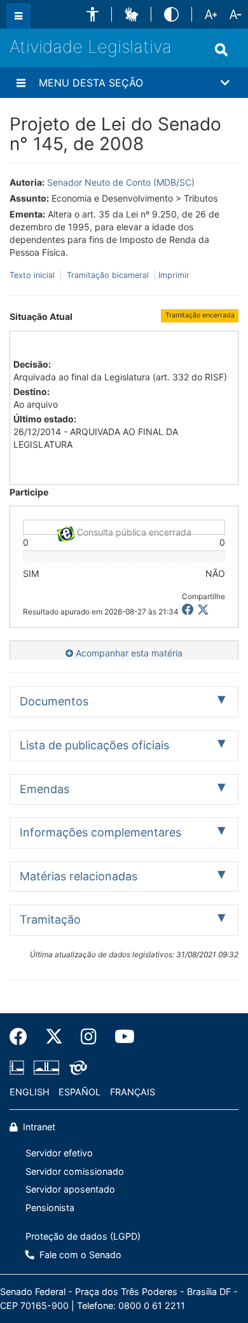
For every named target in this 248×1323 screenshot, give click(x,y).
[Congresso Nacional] (46, 1068)
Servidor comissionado (74, 1171)
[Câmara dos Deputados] (19, 1068)
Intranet (37, 1126)
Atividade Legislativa (91, 46)
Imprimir (173, 275)
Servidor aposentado (70, 1189)
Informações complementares (100, 832)
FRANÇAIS (132, 1091)
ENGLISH (30, 1091)
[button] (92, 14)
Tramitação (50, 919)
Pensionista (49, 1207)
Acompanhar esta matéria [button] (128, 653)
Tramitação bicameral (107, 275)
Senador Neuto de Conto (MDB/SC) (121, 182)
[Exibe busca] (221, 49)
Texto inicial (33, 275)
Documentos (54, 701)
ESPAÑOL (79, 1091)
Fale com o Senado (79, 1254)
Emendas (44, 789)
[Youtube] (120, 1036)
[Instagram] (89, 1036)
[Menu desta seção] (21, 83)
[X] (203, 609)
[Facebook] (23, 1036)
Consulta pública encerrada (132, 531)
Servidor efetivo (59, 1152)
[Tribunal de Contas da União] (76, 1068)
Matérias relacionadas (78, 876)
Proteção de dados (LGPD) (83, 1236)
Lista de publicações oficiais (94, 745)
